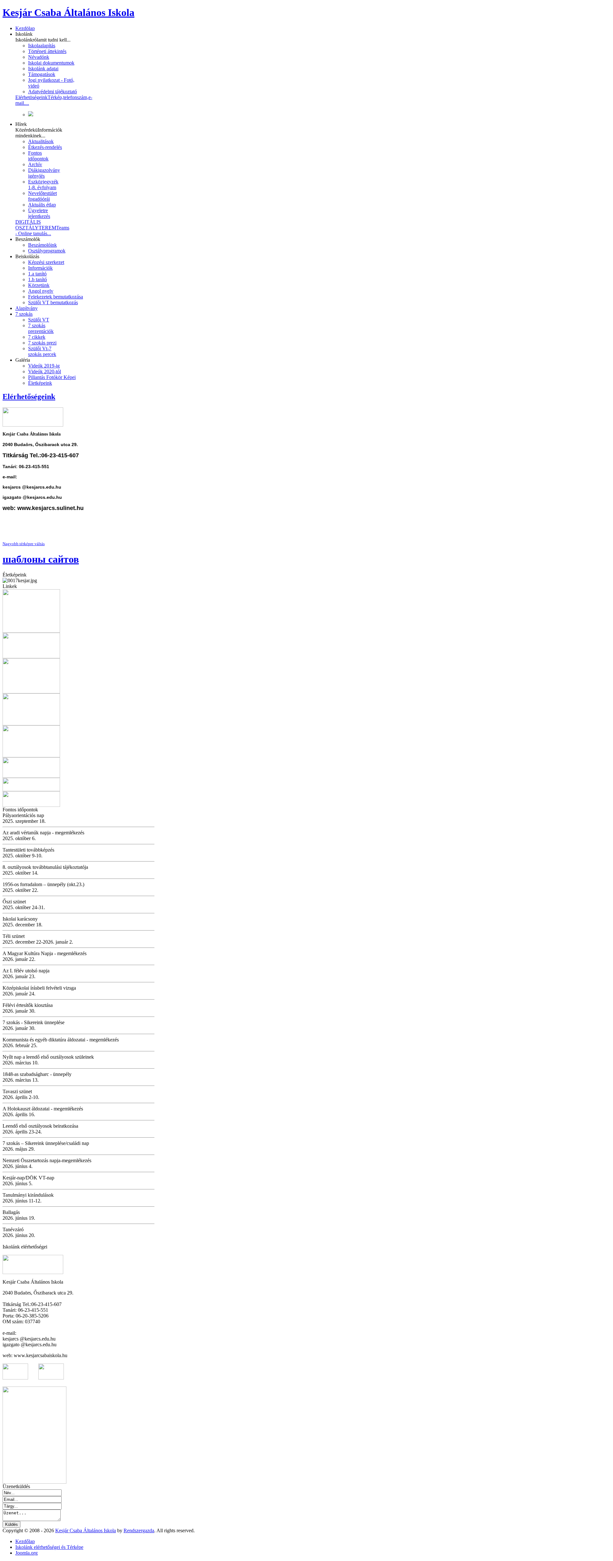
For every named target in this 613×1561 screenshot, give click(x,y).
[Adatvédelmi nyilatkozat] (31, 805)
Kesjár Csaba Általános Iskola (85, 1530)
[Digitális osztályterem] (31, 631)
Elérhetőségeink (29, 396)
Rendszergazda (139, 1530)
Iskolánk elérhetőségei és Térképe (49, 1547)
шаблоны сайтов (41, 559)
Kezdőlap (25, 1541)
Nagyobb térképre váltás (24, 543)
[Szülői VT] (31, 755)
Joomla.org (26, 1553)
